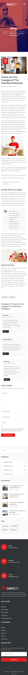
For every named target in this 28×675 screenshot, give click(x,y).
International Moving (8, 466)
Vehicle (3, 636)
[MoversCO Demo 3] (8, 4)
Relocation (4, 297)
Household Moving (7, 462)
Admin (3, 86)
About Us (3, 607)
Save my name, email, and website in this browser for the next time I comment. (12, 430)
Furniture (3, 633)
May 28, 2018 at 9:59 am (8, 317)
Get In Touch (4, 612)
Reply (5, 331)
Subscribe (14, 659)
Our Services (4, 609)
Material (3, 630)
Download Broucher (6, 618)
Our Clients (4, 615)
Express (3, 627)
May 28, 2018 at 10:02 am (9, 341)
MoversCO (16, 671)
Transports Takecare (8, 474)
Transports (12, 297)
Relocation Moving (7, 470)
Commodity (4, 639)
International (14, 526)
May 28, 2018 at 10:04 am (10, 363)
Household (5, 526)
